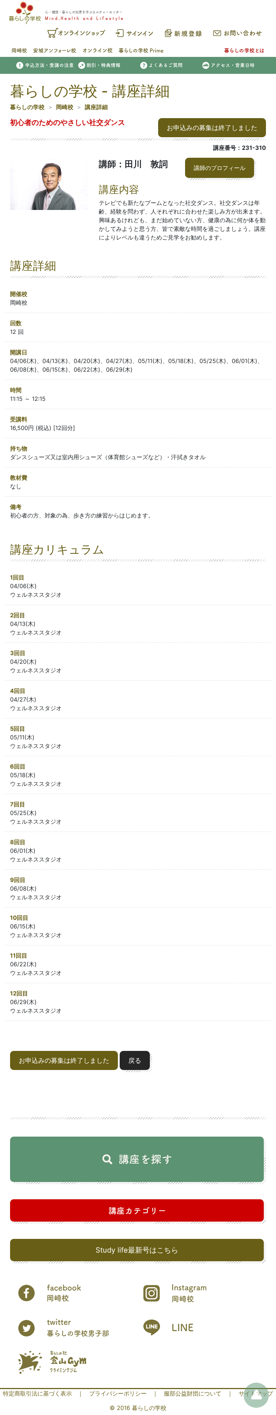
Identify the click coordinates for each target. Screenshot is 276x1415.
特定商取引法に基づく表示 (37, 1393)
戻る (134, 1060)
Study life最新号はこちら (137, 1250)
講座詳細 (96, 107)
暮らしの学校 (27, 107)
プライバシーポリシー (118, 1393)
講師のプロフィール (219, 167)
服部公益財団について (192, 1393)
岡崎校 (64, 107)
